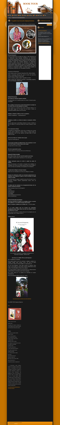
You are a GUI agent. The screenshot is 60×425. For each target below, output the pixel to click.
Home (10, 17)
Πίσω (9, 305)
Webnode (16, 423)
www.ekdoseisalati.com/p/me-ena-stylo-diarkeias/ (22, 298)
